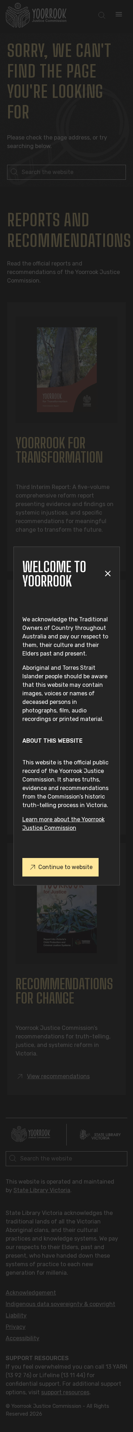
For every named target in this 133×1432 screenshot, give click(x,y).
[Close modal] (108, 574)
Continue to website (65, 867)
